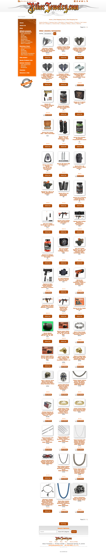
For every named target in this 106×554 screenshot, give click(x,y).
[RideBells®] (23, 57)
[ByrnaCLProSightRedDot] (79, 309)
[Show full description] (85, 77)
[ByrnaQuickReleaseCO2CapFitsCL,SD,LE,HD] (47, 334)
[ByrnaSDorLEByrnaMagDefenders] (63, 194)
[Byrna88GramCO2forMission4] (63, 164)
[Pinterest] (77, 1)
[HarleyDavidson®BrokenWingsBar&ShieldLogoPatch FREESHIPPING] (47, 462)
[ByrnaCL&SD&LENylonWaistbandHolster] (47, 192)
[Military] (23, 66)
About (56, 541)
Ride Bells (61, 22)
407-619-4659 (69, 545)
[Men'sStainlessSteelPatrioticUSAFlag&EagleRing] (79, 498)
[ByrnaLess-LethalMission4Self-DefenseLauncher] (79, 223)
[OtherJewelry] (25, 40)
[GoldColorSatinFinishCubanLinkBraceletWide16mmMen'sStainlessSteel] (63, 411)
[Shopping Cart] (87, 1)
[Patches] (22, 70)
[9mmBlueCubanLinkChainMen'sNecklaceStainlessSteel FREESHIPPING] (63, 503)
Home (53, 7)
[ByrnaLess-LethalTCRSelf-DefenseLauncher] (63, 221)
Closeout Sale (55, 23)
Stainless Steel (53, 22)
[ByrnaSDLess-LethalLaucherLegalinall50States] (47, 105)
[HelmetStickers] (25, 62)
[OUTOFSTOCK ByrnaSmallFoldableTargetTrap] (63, 250)
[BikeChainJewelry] (27, 54)
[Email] (82, 1)
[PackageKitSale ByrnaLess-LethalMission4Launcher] (47, 306)
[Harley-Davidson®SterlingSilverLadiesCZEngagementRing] (79, 75)
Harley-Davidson (43, 22)
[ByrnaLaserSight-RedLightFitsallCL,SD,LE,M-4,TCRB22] (63, 333)
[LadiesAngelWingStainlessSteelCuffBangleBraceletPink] (63, 48)
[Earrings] (23, 36)
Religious (48, 23)
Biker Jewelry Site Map (63, 547)
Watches (79, 23)
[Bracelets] (24, 37)
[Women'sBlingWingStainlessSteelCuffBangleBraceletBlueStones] (64, 76)
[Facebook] (75, 1)
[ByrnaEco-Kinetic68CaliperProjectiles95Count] (79, 138)
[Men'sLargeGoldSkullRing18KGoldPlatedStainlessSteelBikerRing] (79, 358)
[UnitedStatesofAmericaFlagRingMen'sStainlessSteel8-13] (47, 413)
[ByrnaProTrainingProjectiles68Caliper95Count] (79, 198)
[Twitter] (80, 1)
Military (69, 23)
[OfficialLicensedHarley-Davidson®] (26, 31)
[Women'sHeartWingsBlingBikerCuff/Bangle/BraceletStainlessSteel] (48, 50)
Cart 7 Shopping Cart (63, 551)
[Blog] (21, 28)
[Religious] (24, 67)
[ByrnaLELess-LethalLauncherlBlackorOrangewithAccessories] (79, 282)
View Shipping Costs (59, 19)
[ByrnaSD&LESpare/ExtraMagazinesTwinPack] (63, 138)
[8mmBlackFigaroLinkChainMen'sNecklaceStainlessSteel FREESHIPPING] (63, 468)
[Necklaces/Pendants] (28, 53)
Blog (61, 541)
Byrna (73, 23)
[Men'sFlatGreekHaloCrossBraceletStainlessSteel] (79, 333)
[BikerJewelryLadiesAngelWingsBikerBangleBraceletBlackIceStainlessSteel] (47, 76)
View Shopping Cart (72, 19)
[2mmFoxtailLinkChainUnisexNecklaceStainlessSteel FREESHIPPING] (63, 439)
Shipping (63, 23)
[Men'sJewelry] (25, 43)
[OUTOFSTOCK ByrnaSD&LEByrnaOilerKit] (48, 225)
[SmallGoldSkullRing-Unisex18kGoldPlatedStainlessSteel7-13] (63, 358)
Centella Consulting (84, 546)
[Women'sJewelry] (26, 42)
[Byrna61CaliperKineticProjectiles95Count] (47, 256)
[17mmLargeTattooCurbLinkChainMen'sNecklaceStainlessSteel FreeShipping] (79, 471)
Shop (66, 541)
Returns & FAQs (74, 541)
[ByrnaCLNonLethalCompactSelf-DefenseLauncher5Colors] (47, 285)
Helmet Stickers (69, 22)
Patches (77, 22)
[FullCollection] (25, 33)
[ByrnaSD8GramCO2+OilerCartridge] (48, 133)
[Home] (22, 22)
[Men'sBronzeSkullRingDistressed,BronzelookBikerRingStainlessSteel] (47, 382)
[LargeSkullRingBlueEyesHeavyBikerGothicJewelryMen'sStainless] (63, 387)
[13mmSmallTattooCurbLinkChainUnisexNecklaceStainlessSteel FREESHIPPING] (79, 382)
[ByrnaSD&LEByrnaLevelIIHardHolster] (79, 167)
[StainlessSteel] (25, 46)
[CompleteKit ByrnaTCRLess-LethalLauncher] (63, 308)
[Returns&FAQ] (24, 72)
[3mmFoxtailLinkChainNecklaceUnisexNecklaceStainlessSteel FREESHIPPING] (79, 442)
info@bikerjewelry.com (56, 545)
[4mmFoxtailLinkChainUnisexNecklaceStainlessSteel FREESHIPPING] (47, 440)
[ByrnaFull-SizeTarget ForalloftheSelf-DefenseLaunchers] (47, 167)
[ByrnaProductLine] (26, 60)
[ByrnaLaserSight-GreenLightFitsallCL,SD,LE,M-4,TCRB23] (47, 357)
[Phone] (85, 1)
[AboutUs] (23, 25)
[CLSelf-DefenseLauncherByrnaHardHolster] (63, 279)
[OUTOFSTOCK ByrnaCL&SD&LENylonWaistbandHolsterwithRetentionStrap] (79, 250)
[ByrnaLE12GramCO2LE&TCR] (79, 102)
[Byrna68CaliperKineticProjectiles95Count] (63, 107)
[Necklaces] (24, 39)
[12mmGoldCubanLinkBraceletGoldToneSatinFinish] (79, 409)
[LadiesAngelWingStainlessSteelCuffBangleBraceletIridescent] (79, 49)
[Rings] (23, 35)
